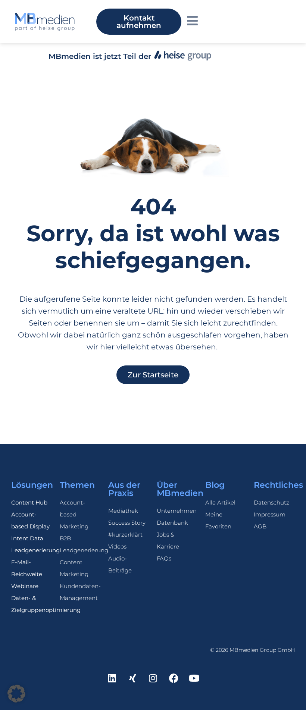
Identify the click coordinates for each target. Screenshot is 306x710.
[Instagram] (153, 678)
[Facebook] (173, 678)
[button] (16, 693)
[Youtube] (194, 678)
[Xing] (132, 678)
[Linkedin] (112, 678)
